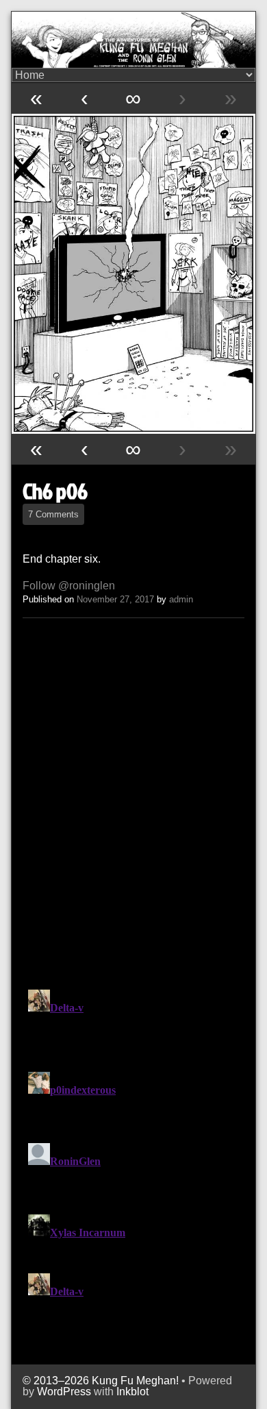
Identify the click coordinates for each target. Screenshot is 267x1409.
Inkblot (132, 1391)
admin (181, 599)
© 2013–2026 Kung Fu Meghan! (101, 1380)
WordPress (64, 1391)
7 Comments (53, 514)
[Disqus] (133, 800)
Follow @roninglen (69, 585)
